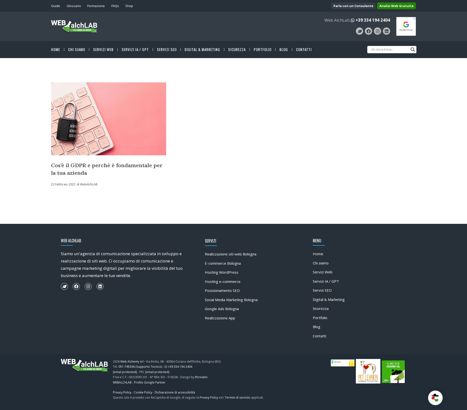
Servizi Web (103, 49)
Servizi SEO (167, 49)
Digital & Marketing (202, 49)
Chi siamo (76, 49)
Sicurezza (237, 49)
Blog (283, 49)
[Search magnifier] (412, 49)
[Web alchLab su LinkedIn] (386, 31)
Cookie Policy (143, 392)
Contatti (304, 49)
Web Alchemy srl (132, 361)
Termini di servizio (237, 397)
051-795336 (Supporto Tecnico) (140, 366)
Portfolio (262, 49)
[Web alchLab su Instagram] (377, 31)
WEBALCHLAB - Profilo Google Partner (139, 382)
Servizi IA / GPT (135, 49)
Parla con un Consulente (353, 6)
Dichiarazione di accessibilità (175, 392)
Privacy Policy (122, 392)
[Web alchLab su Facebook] (368, 31)
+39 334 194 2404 (373, 20)
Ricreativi (201, 377)
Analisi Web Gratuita (396, 6)
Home (55, 49)
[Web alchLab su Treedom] (359, 31)
